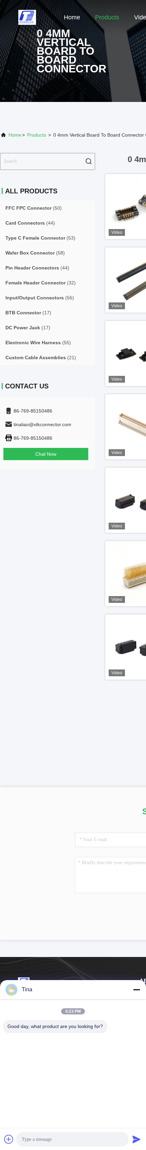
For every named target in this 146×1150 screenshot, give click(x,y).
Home (72, 17)
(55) (38, 342)
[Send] (136, 1139)
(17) (28, 312)
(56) (39, 297)
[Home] (27, 17)
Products (107, 17)
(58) (35, 253)
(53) (40, 238)
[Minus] (136, 990)
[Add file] (9, 1139)
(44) (30, 223)
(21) (40, 357)
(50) (33, 208)
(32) (40, 282)
